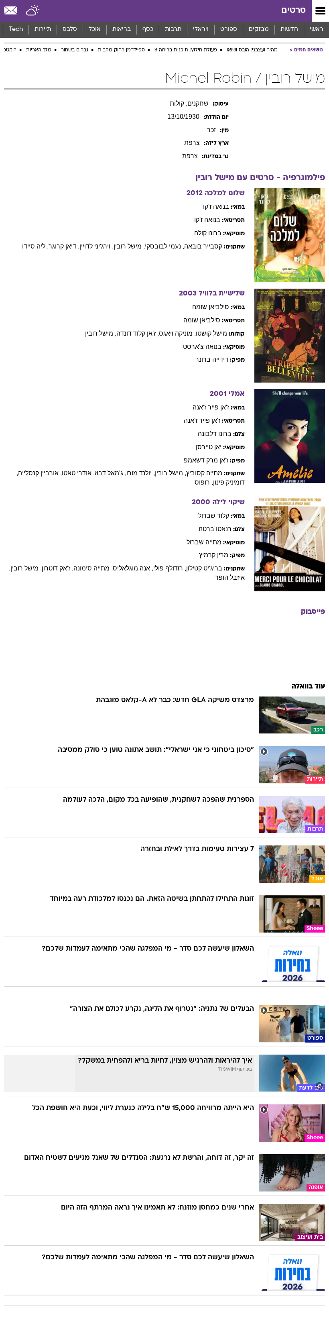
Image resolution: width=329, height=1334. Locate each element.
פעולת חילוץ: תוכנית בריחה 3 (185, 50)
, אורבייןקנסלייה (40, 473)
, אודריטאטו (78, 473)
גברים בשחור (74, 50)
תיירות (43, 29)
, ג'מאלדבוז (110, 473)
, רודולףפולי (169, 568)
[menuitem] (289, 29)
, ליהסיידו (35, 246)
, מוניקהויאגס (177, 333)
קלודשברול (213, 515)
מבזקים (259, 29)
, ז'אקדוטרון (57, 568)
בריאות (121, 29)
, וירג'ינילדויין (96, 246)
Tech (16, 29)
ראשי (316, 29)
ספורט (228, 29)
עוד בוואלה (308, 686)
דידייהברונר (211, 359)
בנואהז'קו (216, 206)
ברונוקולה (207, 233)
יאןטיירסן (208, 447)
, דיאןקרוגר (64, 246)
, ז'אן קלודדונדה (137, 333)
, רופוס (204, 482)
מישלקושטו (211, 333)
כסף (147, 29)
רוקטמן (8, 50)
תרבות (173, 29)
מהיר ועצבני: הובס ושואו (252, 50)
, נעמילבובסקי (164, 246)
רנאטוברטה (215, 528)
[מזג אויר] (33, 11)
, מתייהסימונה (93, 568)
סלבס (70, 29)
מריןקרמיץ (213, 555)
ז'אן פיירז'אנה (211, 407)
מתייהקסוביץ (204, 473)
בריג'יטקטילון (204, 568)
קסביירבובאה (203, 246)
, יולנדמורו (140, 473)
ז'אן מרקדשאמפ (206, 460)
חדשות (289, 29)
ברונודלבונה (215, 433)
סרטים (293, 10)
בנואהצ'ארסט (202, 346)
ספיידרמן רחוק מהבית (121, 50)
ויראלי (201, 29)
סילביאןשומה (210, 306)
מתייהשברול (204, 542)
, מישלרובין (129, 246)
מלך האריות (38, 50)
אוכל (95, 29)
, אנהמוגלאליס (133, 568)
